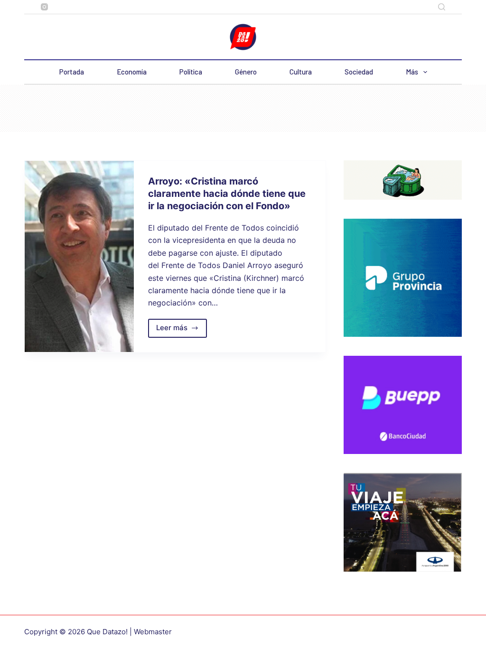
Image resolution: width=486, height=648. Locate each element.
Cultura (301, 71)
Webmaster (153, 631)
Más (412, 71)
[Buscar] (441, 6)
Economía (132, 71)
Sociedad (359, 71)
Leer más (181, 330)
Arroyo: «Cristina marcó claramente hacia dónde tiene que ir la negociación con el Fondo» (227, 194)
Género (246, 71)
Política (190, 71)
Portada (71, 71)
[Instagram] (44, 6)
